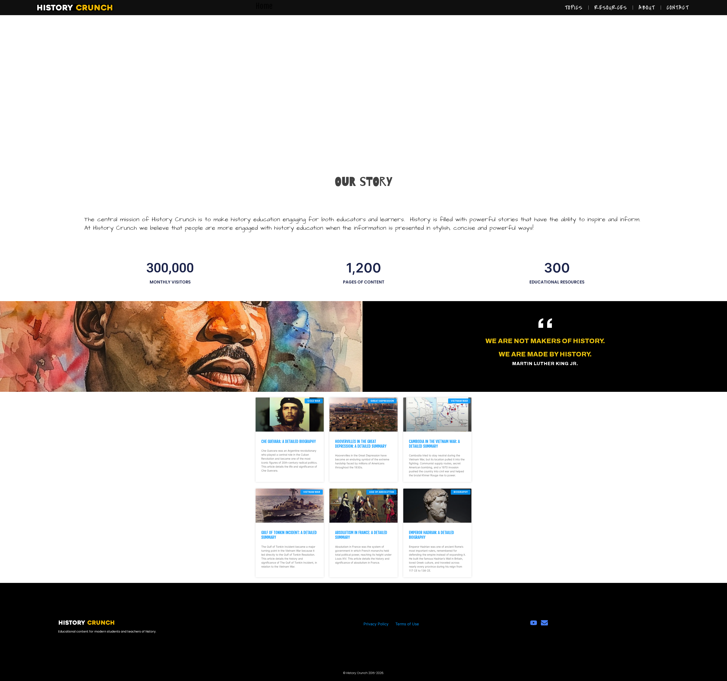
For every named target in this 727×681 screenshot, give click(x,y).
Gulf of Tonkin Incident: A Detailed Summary (289, 535)
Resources (610, 7)
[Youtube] (533, 622)
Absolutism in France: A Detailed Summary (361, 535)
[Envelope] (544, 622)
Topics (574, 7)
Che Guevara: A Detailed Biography (288, 441)
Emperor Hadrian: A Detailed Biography (431, 535)
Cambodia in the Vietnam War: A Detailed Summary (434, 444)
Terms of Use (407, 624)
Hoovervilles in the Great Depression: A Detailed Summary (360, 444)
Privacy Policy (376, 624)
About (647, 7)
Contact (678, 7)
